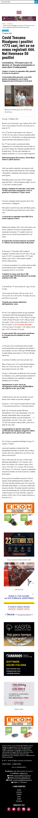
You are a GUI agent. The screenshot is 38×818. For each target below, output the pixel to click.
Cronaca (9, 24)
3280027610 (23, 773)
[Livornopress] (16, 7)
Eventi (19, 799)
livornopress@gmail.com (22, 778)
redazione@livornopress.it (22, 776)
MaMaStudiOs (21, 767)
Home (4, 24)
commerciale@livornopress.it (22, 780)
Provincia (19, 801)
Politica (19, 794)
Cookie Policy (16, 764)
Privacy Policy (6, 764)
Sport (19, 796)
